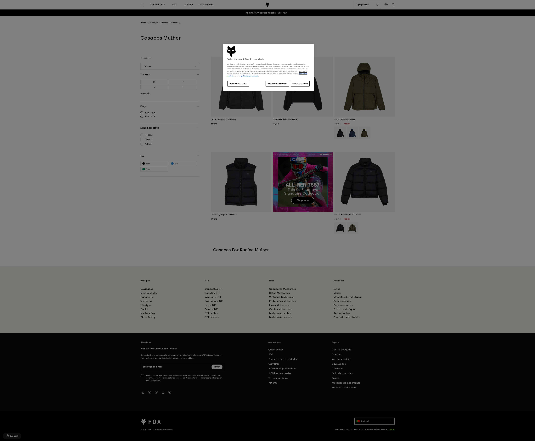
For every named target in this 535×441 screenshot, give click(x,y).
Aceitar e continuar (300, 83)
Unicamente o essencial (277, 83)
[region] (268, 67)
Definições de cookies (238, 83)
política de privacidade (249, 76)
